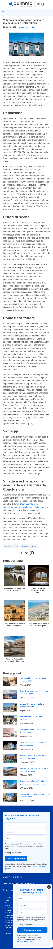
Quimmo (7, 883)
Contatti (15, 883)
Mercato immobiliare (27, 27)
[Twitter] (26, 553)
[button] (3, 12)
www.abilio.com (10, 928)
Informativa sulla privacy (26, 941)
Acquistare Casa (11, 546)
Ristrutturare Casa (29, 546)
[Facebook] (21, 553)
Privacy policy (27, 883)
